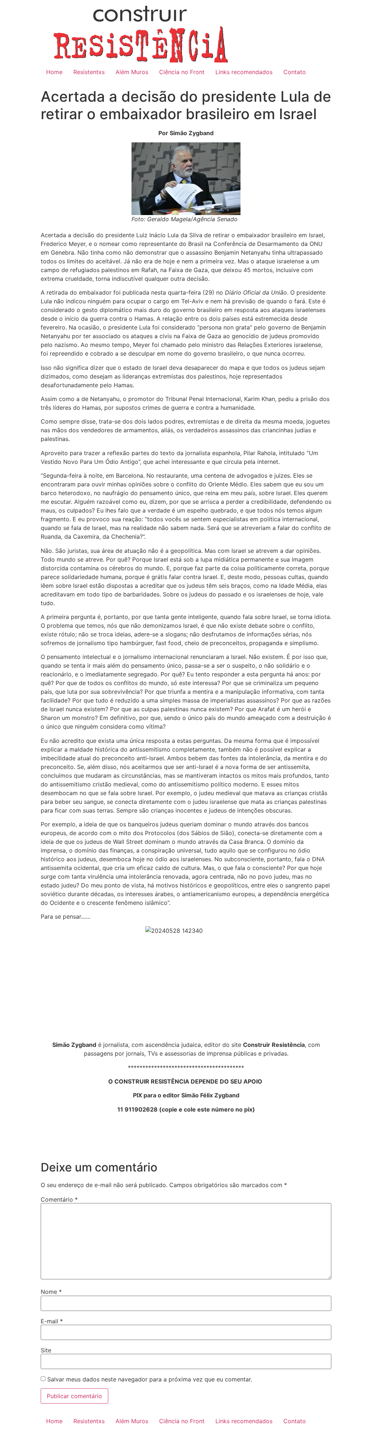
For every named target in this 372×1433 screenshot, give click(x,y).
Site (46, 1350)
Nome (51, 1292)
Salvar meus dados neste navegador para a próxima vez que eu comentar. (149, 1379)
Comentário (59, 1199)
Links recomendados (243, 72)
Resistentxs (89, 72)
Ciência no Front (182, 72)
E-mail (52, 1321)
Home (54, 72)
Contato (294, 72)
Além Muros (132, 72)
